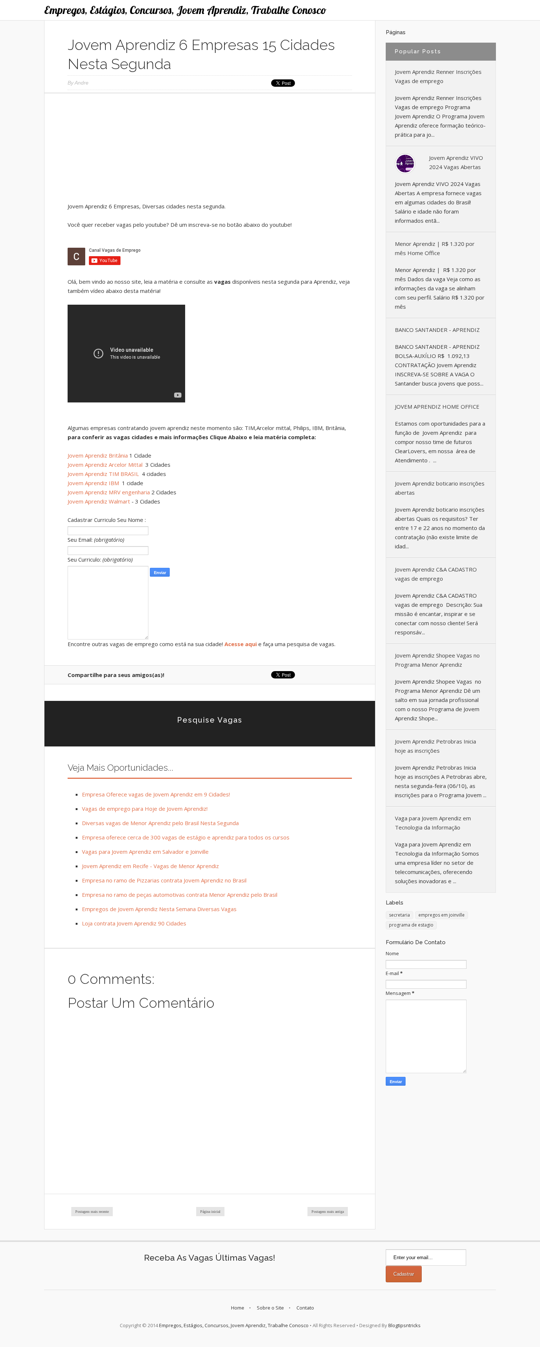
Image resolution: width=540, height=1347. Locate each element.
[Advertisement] (210, 150)
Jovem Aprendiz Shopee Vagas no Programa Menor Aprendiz (437, 660)
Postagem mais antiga (328, 1212)
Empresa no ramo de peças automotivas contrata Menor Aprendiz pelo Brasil (179, 894)
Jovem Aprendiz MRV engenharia (109, 492)
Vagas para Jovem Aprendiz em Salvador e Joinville (145, 851)
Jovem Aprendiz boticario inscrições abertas (440, 488)
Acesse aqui (240, 644)
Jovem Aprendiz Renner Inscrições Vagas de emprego (438, 76)
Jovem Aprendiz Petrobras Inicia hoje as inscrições (435, 746)
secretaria (399, 915)
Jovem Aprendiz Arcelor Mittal (106, 464)
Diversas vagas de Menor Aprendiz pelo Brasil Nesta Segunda (160, 823)
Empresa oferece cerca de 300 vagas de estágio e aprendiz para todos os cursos (185, 837)
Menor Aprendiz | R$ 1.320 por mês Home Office (435, 248)
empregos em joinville (441, 915)
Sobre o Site (270, 1307)
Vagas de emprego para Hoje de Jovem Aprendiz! (145, 808)
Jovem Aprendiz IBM (94, 483)
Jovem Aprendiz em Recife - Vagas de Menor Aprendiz (150, 866)
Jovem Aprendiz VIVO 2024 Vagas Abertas (456, 162)
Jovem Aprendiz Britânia (98, 455)
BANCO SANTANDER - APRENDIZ (437, 329)
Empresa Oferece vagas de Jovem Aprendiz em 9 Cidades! (156, 794)
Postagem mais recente (92, 1212)
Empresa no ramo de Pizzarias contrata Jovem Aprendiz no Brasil (164, 880)
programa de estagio (411, 925)
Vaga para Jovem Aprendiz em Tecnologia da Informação (433, 822)
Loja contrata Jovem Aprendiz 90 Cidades (134, 923)
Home (237, 1307)
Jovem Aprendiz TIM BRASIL (104, 473)
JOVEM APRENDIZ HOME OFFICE (437, 406)
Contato (305, 1307)
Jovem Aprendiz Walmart (99, 501)
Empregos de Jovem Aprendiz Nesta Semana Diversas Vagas (159, 909)
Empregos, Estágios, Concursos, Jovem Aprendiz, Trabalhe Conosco (185, 10)
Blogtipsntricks (404, 1325)
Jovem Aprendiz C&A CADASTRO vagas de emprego (436, 574)
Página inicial (210, 1212)
